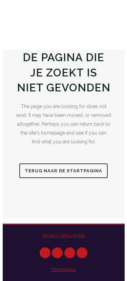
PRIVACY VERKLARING (63, 235)
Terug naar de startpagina (63, 170)
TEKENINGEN (63, 269)
